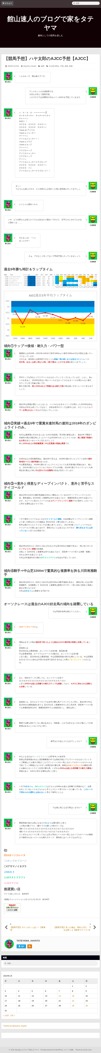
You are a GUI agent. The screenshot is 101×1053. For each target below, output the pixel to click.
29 (73, 1006)
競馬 (42, 66)
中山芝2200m (54, 66)
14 (60, 996)
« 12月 (6, 1015)
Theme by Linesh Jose (83, 1050)
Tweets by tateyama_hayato (15, 1026)
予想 (62, 66)
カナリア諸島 (69, 1050)
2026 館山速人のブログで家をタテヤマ (24, 1050)
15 (73, 996)
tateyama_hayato (29, 66)
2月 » (12, 1015)
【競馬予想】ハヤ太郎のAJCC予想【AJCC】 (47, 58)
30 (87, 1006)
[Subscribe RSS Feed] (29, 946)
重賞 (71, 66)
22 (73, 1001)
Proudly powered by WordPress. (52, 1050)
